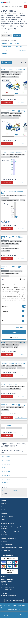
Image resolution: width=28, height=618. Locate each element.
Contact (3, 503)
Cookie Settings (22, 605)
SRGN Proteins (6, 471)
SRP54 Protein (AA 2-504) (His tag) (13, 405)
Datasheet (8, 102)
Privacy (14, 605)
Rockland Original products (8, 538)
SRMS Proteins (6, 464)
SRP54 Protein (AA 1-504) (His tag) (13, 70)
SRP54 (16, 491)
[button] (25, 87)
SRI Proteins (5, 468)
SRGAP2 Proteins (6, 479)
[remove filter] (11, 36)
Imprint (8, 605)
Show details (19, 327)
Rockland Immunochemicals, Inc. (10, 595)
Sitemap (3, 519)
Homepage (5, 491)
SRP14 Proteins (6, 460)
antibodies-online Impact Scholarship (11, 547)
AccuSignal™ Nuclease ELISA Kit (10, 532)
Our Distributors (5, 550)
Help (2, 507)
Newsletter (4, 510)
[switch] (24, 311)
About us (2, 605)
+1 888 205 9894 (7, 590)
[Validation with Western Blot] (13, 210)
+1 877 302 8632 (9, 588)
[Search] (25, 6)
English (9, 600)
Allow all (14, 332)
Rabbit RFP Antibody (7, 535)
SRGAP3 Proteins (6, 475)
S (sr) (11, 491)
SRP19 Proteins (6, 456)
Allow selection (14, 337)
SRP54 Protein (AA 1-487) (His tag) (13, 363)
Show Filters (7, 62)
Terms (1, 607)
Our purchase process (7, 544)
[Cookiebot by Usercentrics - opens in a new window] (19, 279)
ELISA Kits (4, 541)
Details (21, 102)
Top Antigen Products (7, 516)
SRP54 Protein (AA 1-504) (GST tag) (13, 152)
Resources (4, 513)
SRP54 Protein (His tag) (9, 384)
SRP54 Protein (6, 426)
